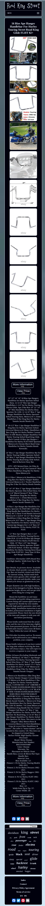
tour (19, 850)
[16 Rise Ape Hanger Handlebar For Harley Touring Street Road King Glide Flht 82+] (23, 50)
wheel (13, 868)
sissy (11, 859)
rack (35, 837)
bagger (28, 871)
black (19, 854)
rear (14, 844)
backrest (22, 863)
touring (34, 849)
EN (21, 896)
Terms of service (23, 892)
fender (21, 845)
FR (25, 896)
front (22, 836)
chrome (33, 868)
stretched (19, 871)
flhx (11, 838)
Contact (23, 884)
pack (15, 837)
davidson (13, 832)
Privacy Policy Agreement (23, 888)
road (12, 849)
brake (12, 864)
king (24, 832)
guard (26, 860)
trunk (33, 863)
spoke (11, 854)
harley (23, 867)
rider (30, 841)
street (34, 832)
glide (33, 858)
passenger (21, 840)
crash (29, 837)
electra (30, 844)
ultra (12, 841)
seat (27, 854)
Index (23, 880)
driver (35, 854)
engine (24, 850)
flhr (35, 841)
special (19, 859)
